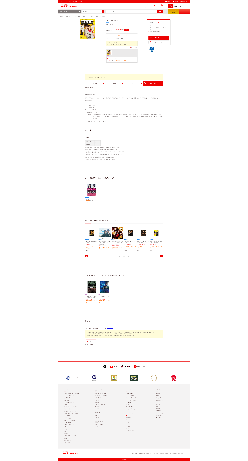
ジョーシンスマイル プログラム (101, 404)
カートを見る (170, 6)
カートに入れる (159, 37)
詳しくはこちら (110, 328)
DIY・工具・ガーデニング (69, 420)
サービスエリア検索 (130, 430)
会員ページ (147, 7)
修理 (126, 419)
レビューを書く (134, 47)
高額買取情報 (159, 415)
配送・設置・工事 (129, 406)
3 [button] (120, 256)
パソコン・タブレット (68, 409)
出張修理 (127, 421)
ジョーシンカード (129, 393)
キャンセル (128, 426)
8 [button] (127, 256)
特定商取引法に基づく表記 (175, 453)
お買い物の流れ (98, 397)
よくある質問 (97, 406)
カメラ (65, 417)
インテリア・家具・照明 (69, 402)
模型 (65, 431)
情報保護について (159, 400)
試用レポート (128, 402)
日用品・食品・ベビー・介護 (70, 435)
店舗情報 (176, 1)
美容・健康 (66, 400)
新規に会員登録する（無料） (101, 393)
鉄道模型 (66, 433)
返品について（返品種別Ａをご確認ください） (158, 28)
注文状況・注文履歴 (99, 421)
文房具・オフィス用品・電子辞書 (71, 413)
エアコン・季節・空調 (68, 395)
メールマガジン (141, 366)
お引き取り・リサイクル (131, 408)
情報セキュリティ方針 (150, 453)
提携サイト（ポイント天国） (131, 397)
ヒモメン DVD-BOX (113, 58)
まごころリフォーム (160, 417)
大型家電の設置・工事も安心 (101, 395)
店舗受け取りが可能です (155, 31)
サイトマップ (183, 453)
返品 (126, 424)
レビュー (133, 83)
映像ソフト (77, 16)
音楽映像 (175, 6)
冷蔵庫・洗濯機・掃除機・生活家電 (71, 393)
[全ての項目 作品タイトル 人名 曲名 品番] (93, 11)
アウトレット (67, 442)
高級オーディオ (67, 408)
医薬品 (65, 438)
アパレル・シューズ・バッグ (70, 424)
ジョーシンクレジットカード (131, 395)
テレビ (83, 16)
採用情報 (158, 398)
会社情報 (158, 393)
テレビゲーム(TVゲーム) (69, 427)
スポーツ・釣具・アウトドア (70, 422)
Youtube (115, 366)
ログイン (97, 415)
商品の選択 (97, 398)
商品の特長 (95, 83)
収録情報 (114, 83)
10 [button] (129, 256)
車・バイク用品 (67, 418)
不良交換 (127, 422)
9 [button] (128, 256)
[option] (91, 193)
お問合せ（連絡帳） (99, 424)
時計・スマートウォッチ (69, 426)
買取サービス (184, 1)
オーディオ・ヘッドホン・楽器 (70, 406)
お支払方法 (97, 400)
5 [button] (123, 256)
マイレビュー (97, 426)
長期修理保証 (128, 417)
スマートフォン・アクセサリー (70, 415)
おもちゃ (66, 429)
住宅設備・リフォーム (68, 397)
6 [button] (124, 256)
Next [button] (161, 256)
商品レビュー (128, 404)
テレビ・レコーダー (68, 404)
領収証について (98, 422)
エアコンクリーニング (130, 409)
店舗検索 (158, 408)
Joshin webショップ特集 (131, 400)
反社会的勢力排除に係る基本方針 (162, 453)
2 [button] (119, 256)
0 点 (178, 6)
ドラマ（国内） (90, 16)
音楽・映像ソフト (68, 440)
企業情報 (169, 1)
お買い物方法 (162, 7)
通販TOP (62, 16)
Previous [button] (86, 256)
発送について (152, 25)
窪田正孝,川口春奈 (109, 24)
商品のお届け (97, 402)
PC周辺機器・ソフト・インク (70, 411)
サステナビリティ (159, 397)
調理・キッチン (67, 398)
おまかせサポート (129, 431)
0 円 (180, 6)
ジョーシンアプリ (159, 413)
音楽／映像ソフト (69, 16)
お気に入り (154, 7)
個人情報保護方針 (141, 453)
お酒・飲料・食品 (68, 437)
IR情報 (157, 395)
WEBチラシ (158, 410)
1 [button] (118, 256)
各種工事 (127, 428)
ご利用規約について (99, 408)
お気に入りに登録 (158, 42)
